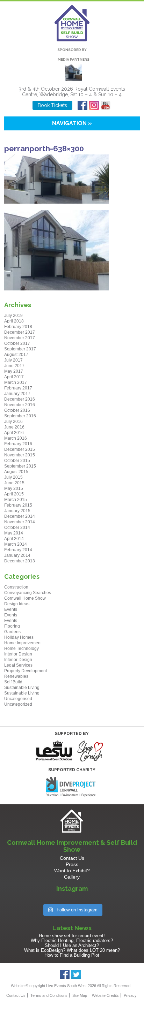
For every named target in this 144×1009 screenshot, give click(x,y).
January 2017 (17, 393)
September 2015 (20, 466)
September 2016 (20, 416)
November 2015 (19, 455)
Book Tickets (52, 105)
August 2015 (16, 471)
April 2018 (14, 321)
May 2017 (13, 371)
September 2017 (20, 349)
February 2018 (18, 326)
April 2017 (14, 376)
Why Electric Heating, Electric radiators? (72, 940)
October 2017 (17, 343)
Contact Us (72, 858)
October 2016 (17, 410)
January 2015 (17, 510)
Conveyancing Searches (27, 592)
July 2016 (13, 421)
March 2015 (15, 499)
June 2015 (14, 482)
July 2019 (13, 315)
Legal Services (18, 665)
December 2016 (19, 399)
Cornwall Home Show (25, 598)
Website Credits (105, 995)
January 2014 (17, 555)
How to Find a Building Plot (71, 955)
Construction (16, 587)
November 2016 (19, 404)
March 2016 (15, 438)
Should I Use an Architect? (72, 945)
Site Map (79, 995)
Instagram (94, 105)
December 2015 (19, 449)
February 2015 (18, 505)
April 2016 (14, 432)
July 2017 (13, 360)
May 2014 (13, 533)
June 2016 (14, 427)
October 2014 (17, 527)
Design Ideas (16, 603)
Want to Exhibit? (72, 870)
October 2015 (17, 460)
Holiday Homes (19, 637)
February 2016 (18, 443)
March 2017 (15, 382)
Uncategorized (18, 704)
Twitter (76, 974)
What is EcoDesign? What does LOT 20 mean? (72, 950)
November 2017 (19, 337)
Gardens (12, 631)
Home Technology (21, 648)
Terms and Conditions (48, 995)
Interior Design (18, 654)
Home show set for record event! (72, 935)
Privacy (130, 995)
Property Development (25, 670)
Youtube (105, 105)
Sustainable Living (21, 687)
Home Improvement (23, 642)
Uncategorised (18, 698)
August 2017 (16, 354)
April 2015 (14, 494)
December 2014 (19, 516)
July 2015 (13, 477)
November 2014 (19, 521)
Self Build (13, 682)
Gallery (72, 877)
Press (72, 864)
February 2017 (18, 388)
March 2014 (15, 544)
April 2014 (14, 538)
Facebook (82, 105)
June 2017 (14, 365)
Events (10, 609)
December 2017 (19, 332)
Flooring (12, 626)
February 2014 (18, 549)
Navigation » (72, 123)
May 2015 (13, 488)
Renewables (16, 676)
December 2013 (19, 561)
